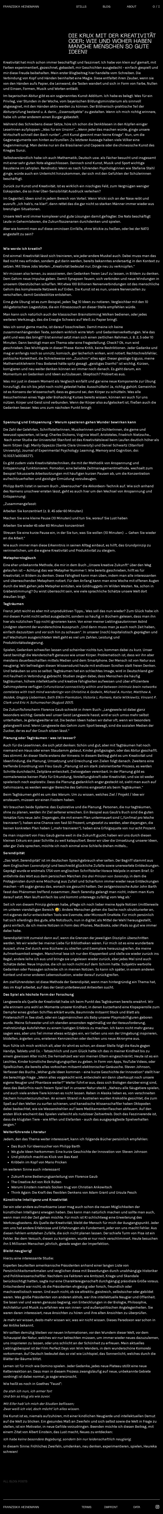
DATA (136, 1507)
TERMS (86, 1507)
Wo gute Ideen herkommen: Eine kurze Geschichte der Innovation (63, 1152)
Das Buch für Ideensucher (31, 1146)
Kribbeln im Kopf (24, 1162)
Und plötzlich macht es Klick (34, 1157)
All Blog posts (15, 1481)
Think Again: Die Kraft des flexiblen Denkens (46, 1192)
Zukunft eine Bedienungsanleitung (39, 1177)
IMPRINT (111, 1507)
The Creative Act (23, 1182)
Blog (107, 6)
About (131, 6)
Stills (81, 6)
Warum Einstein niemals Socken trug (41, 1187)
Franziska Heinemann (21, 6)
